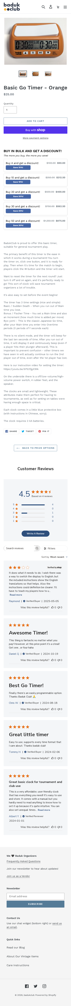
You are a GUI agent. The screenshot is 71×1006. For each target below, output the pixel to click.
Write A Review (35, 533)
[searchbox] (19, 548)
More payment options (35, 138)
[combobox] (54, 557)
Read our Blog (16, 947)
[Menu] (65, 6)
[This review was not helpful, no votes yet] (58, 607)
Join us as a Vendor (18, 876)
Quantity (8, 103)
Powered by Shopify (45, 995)
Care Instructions (18, 965)
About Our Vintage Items (22, 956)
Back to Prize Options (37, 448)
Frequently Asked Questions (23, 861)
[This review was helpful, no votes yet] (52, 607)
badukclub (29, 995)
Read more (16, 594)
